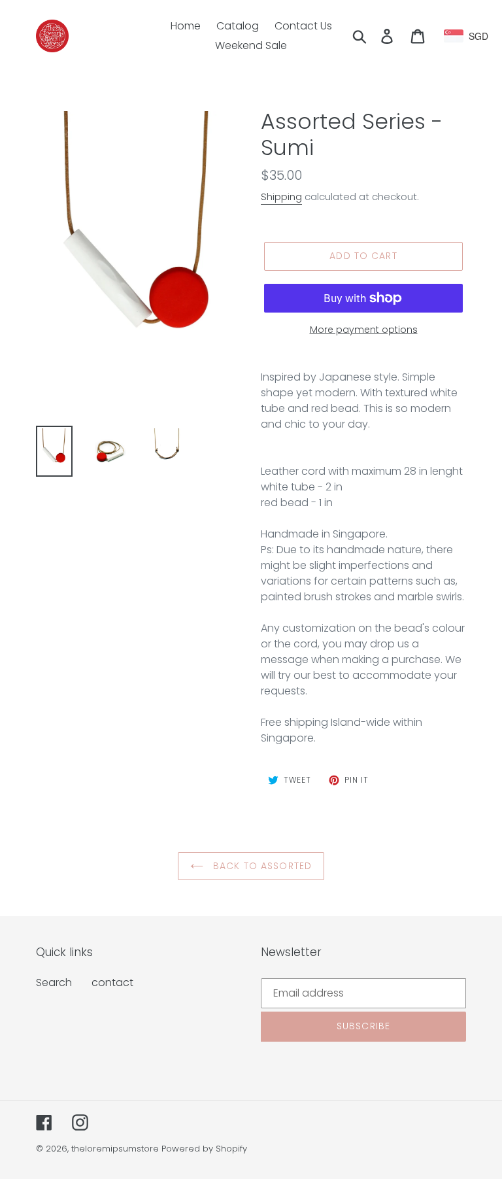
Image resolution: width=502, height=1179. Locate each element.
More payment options (364, 329)
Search (54, 982)
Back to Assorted (261, 865)
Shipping (281, 196)
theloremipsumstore (115, 1148)
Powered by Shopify (204, 1148)
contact (112, 982)
